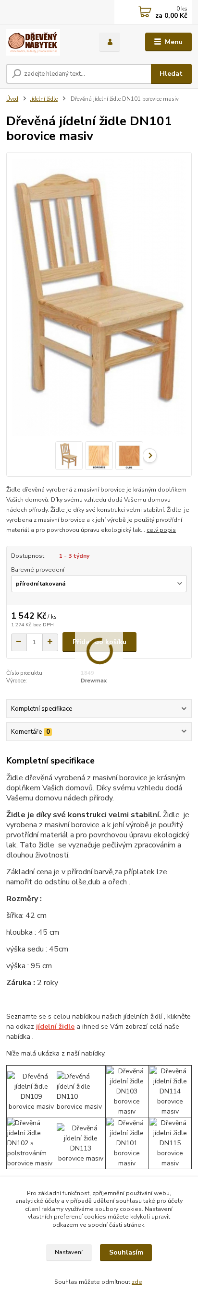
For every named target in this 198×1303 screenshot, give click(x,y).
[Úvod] (45, 42)
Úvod (12, 99)
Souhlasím (126, 1252)
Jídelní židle (44, 99)
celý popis (161, 530)
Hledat (171, 73)
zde (137, 1282)
